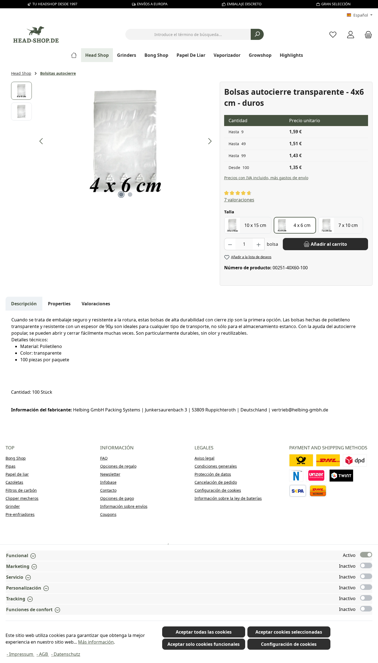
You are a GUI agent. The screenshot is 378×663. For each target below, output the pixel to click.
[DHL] (328, 460)
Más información (96, 642)
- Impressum (20, 654)
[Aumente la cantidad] (259, 244)
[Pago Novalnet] (296, 475)
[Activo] (366, 554)
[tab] (24, 304)
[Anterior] (41, 141)
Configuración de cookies (218, 490)
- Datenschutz (65, 654)
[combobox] (188, 34)
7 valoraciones (239, 200)
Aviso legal (204, 458)
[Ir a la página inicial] (36, 34)
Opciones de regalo (118, 466)
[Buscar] (257, 34)
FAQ (104, 458)
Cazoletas (14, 482)
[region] (113, 141)
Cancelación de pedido (216, 482)
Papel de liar (17, 474)
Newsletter (110, 474)
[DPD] (355, 460)
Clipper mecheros (22, 498)
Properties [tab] (59, 304)
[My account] (350, 34)
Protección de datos (213, 474)
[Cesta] (366, 34)
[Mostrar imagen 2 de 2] (130, 194)
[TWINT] (341, 475)
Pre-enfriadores (20, 514)
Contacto (108, 490)
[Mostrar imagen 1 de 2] (121, 194)
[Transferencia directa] (316, 475)
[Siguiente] (210, 141)
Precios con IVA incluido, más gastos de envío (266, 177)
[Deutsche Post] (301, 460)
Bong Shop (16, 458)
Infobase (108, 482)
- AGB (43, 654)
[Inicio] (76, 55)
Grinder (13, 506)
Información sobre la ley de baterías (228, 498)
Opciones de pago (117, 498)
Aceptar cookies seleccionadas (288, 632)
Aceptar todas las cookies (204, 632)
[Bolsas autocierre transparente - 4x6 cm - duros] (125, 141)
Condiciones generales (216, 466)
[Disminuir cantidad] (230, 244)
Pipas (10, 466)
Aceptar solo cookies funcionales (203, 644)
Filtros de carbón (21, 490)
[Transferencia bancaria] (298, 491)
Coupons (108, 514)
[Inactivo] (366, 565)
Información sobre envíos (123, 506)
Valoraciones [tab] (96, 304)
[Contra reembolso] (318, 491)
